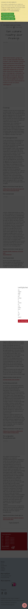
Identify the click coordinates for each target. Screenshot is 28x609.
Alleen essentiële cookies (8, 18)
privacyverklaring (15, 10)
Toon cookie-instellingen (8, 16)
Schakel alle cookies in (7, 13)
